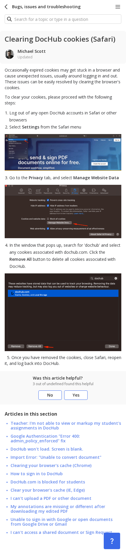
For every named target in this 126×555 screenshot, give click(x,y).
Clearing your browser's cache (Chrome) (51, 465)
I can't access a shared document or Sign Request (61, 532)
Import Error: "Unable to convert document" (56, 457)
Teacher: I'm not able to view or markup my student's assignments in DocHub (66, 425)
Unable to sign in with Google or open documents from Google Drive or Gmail (62, 522)
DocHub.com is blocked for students (48, 482)
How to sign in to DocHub (37, 473)
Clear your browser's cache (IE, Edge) (48, 490)
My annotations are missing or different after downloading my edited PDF (58, 509)
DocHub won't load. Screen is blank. (47, 449)
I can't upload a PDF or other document (51, 498)
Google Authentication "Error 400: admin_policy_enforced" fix (45, 438)
